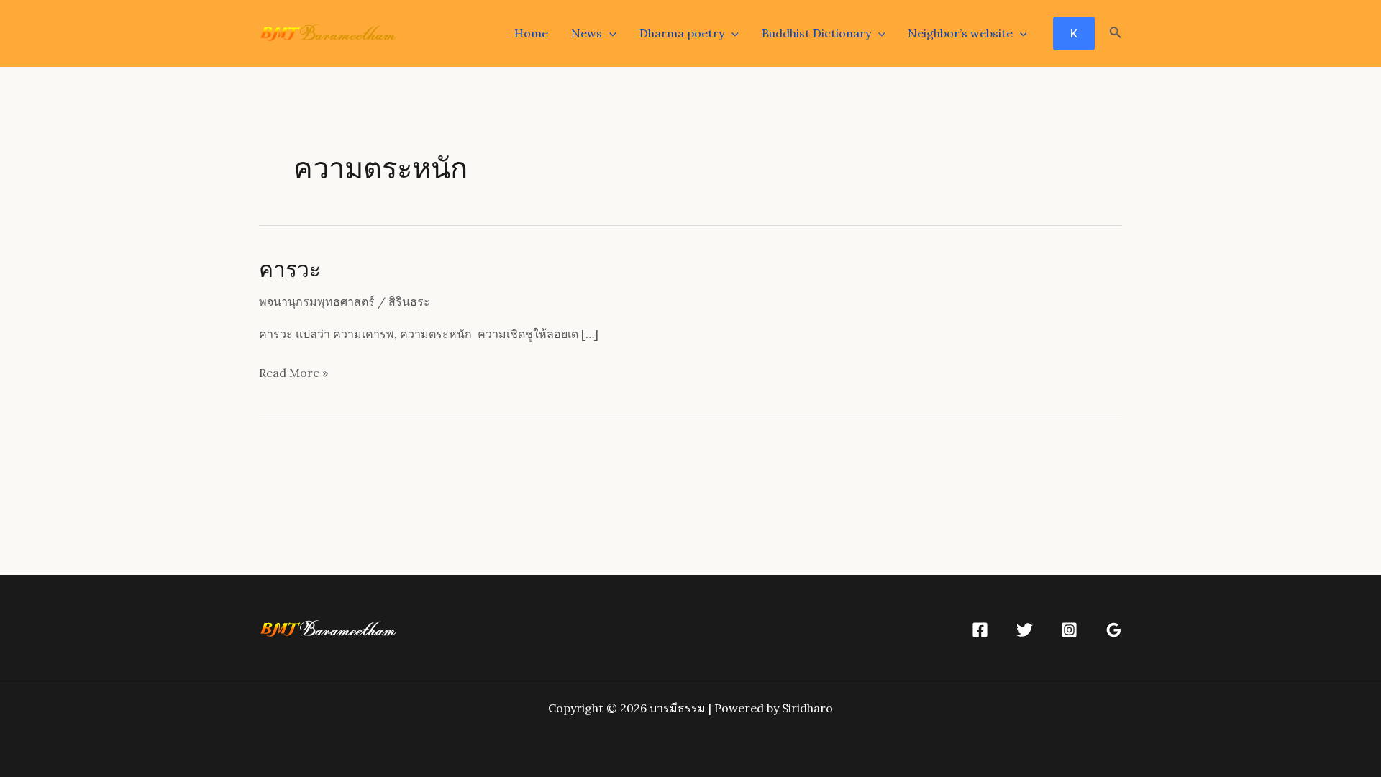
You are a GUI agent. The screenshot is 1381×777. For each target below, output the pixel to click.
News (586, 33)
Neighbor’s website (960, 33)
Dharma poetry (681, 33)
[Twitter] (1024, 630)
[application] (609, 33)
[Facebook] (980, 630)
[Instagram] (1069, 630)
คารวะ (290, 268)
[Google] (1114, 630)
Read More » (293, 372)
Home (531, 33)
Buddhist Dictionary (816, 33)
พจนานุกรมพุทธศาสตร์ (317, 301)
